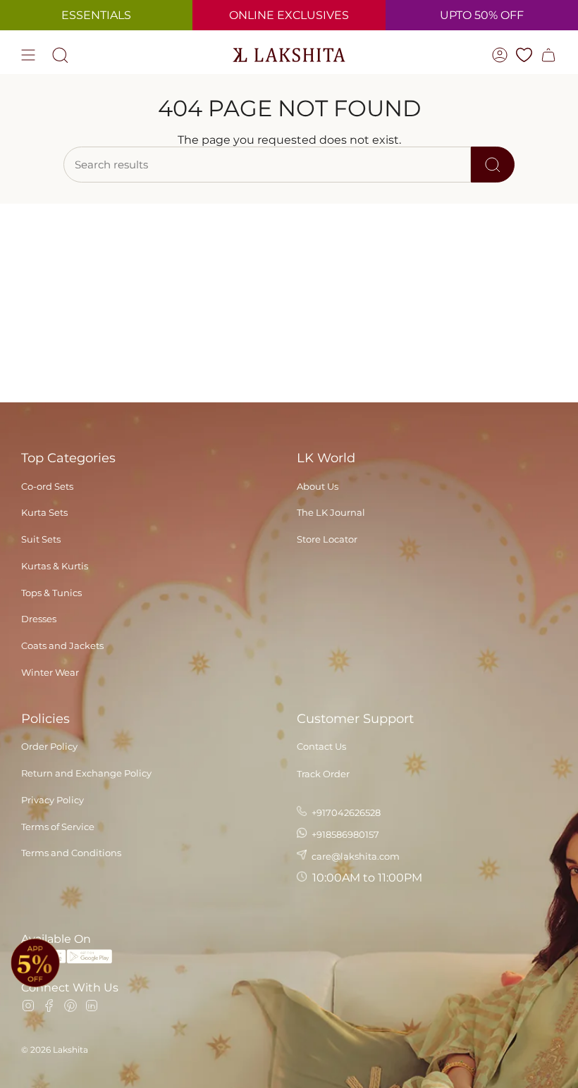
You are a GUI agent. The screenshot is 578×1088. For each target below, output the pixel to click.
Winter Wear (50, 672)
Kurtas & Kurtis (54, 565)
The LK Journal (331, 512)
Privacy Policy (52, 799)
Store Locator (327, 539)
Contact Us (321, 746)
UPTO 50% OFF (482, 15)
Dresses (38, 618)
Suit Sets (41, 539)
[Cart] (548, 55)
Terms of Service (57, 826)
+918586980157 (344, 834)
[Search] (493, 165)
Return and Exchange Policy (86, 773)
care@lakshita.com (354, 856)
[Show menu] (28, 55)
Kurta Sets (44, 512)
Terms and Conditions (71, 852)
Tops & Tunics (51, 592)
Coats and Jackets (62, 645)
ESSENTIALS (96, 15)
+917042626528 (345, 812)
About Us (317, 486)
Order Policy (49, 746)
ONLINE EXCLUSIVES (289, 15)
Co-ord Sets (47, 486)
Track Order (323, 773)
